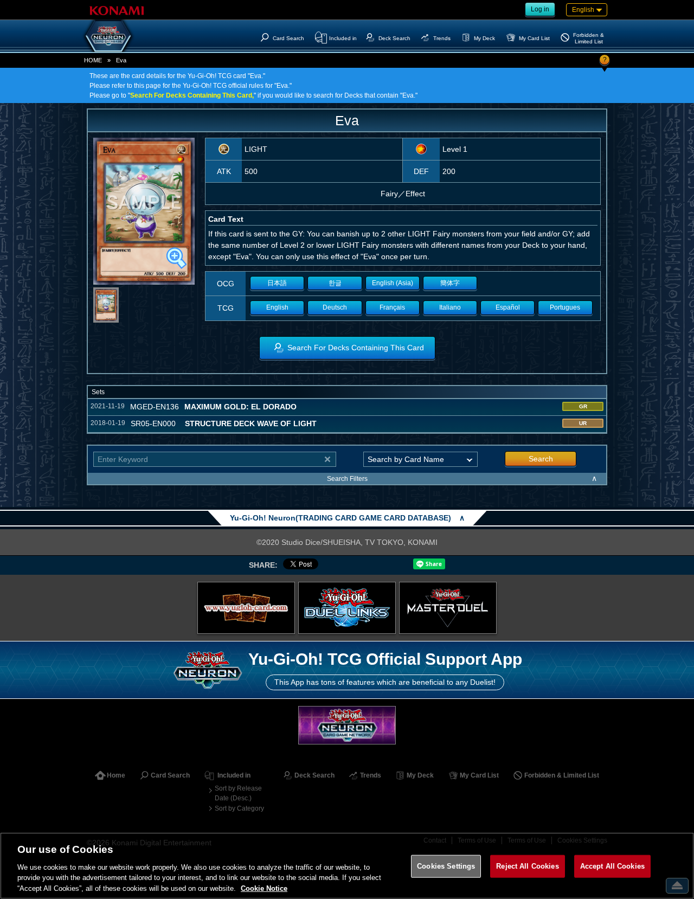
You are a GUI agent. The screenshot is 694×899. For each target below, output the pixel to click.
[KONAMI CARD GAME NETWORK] (347, 725)
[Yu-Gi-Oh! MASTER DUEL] (448, 608)
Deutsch (335, 307)
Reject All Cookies (527, 866)
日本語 (277, 283)
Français (392, 307)
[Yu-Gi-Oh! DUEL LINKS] (347, 608)
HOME (93, 60)
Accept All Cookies (612, 866)
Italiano (450, 307)
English (277, 307)
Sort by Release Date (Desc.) (238, 793)
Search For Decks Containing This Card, (192, 95)
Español (508, 307)
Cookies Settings (446, 866)
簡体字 (450, 283)
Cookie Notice (264, 888)
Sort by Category (239, 808)
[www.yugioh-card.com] (246, 608)
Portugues (565, 307)
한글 (335, 283)
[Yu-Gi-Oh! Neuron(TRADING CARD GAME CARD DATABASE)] (108, 36)
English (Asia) (392, 283)
